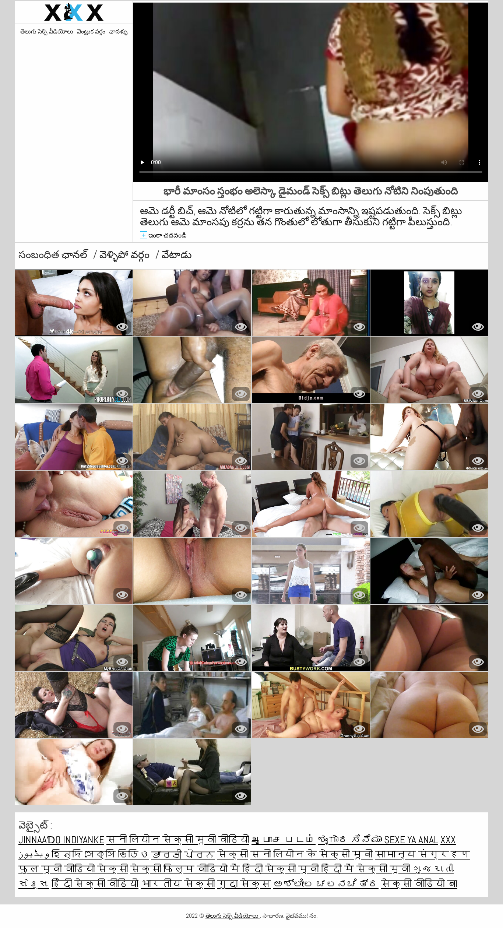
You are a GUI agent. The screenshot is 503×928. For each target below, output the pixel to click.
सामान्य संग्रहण (422, 854)
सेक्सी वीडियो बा (419, 884)
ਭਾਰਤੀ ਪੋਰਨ (183, 854)
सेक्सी (232, 854)
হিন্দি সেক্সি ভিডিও (100, 854)
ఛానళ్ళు (118, 31)
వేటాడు (177, 254)
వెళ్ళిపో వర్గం (125, 254)
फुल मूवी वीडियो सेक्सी (73, 869)
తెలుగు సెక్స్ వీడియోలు (46, 31)
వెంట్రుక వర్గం (91, 31)
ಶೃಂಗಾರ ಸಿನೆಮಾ (351, 839)
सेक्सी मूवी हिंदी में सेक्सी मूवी (338, 869)
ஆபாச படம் (284, 839)
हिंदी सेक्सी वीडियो (95, 884)
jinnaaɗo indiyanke (61, 839)
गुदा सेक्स (244, 884)
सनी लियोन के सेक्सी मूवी (311, 854)
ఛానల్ (75, 254)
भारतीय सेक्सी (178, 884)
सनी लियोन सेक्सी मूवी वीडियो (177, 839)
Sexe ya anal (411, 839)
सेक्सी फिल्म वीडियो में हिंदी (197, 869)
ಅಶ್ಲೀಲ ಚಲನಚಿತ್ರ (326, 884)
